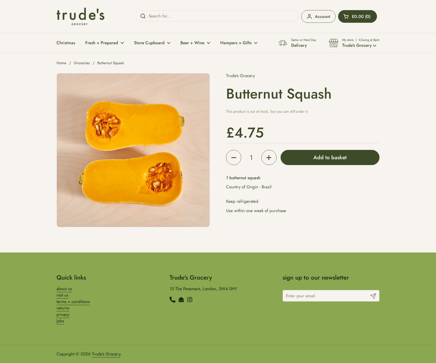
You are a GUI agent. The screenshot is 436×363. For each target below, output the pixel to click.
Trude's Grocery (106, 354)
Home (61, 63)
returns (63, 308)
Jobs (60, 321)
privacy (63, 314)
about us (64, 289)
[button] (357, 16)
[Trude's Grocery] (80, 16)
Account (322, 16)
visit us (62, 295)
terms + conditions (73, 302)
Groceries (82, 63)
